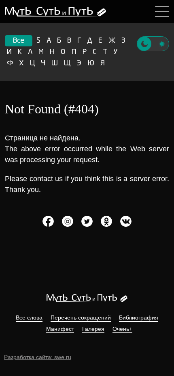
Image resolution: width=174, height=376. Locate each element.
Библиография (138, 318)
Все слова (29, 318)
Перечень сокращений (81, 318)
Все (18, 40)
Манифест (60, 329)
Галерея (93, 329)
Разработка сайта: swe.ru (37, 357)
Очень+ (122, 329)
